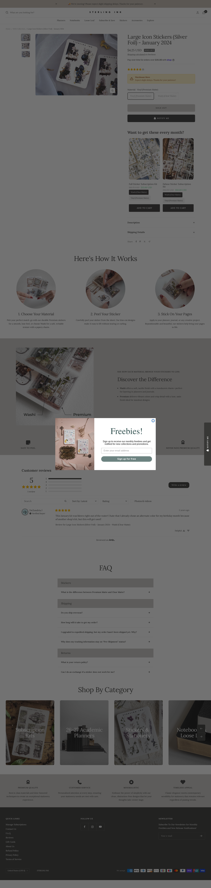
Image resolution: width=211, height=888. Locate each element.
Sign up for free (126, 459)
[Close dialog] (153, 420)
